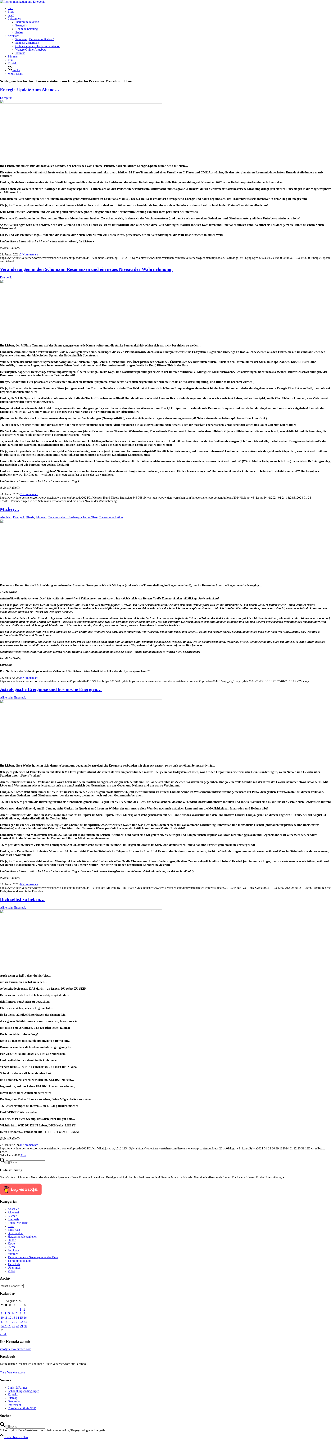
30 (25, 1326)
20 (13, 1321)
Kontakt (12, 1394)
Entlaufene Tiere (18, 1222)
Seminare (13, 1250)
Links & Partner (17, 1387)
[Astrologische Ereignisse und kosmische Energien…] (81, 702)
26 (9, 1326)
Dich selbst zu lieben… (22, 899)
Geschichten (15, 1233)
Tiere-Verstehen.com (12, 1372)
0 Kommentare (29, 677)
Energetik (6, 97)
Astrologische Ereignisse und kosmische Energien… (51, 689)
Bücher (12, 1215)
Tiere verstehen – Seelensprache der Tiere (33, 1257)
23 (25, 1321)
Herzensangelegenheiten (22, 1236)
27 (13, 1326)
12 (9, 1317)
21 (17, 1321)
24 (2, 1326)
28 (17, 1326)
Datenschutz (15, 1401)
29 (21, 1326)
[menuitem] (169, 8)
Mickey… (9, 509)
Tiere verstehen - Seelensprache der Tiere (72, 517)
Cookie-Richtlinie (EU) (22, 1408)
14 (17, 1317)
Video (11, 1271)
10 (2, 1317)
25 (5, 1326)
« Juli (3, 1334)
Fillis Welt (14, 1229)
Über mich (14, 1267)
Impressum (14, 1404)
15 (21, 1317)
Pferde (30, 517)
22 (21, 1321)
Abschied (5, 517)
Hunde (12, 1240)
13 (13, 1317)
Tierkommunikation (111, 517)
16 (25, 1317)
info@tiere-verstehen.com (15, 1349)
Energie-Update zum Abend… (29, 89)
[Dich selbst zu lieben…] (81, 912)
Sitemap (12, 1398)
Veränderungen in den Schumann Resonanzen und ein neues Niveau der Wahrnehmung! (86, 269)
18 (5, 1321)
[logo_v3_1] (22, 1)
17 (2, 1321)
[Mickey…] (54, 522)
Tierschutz (14, 1264)
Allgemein (6, 697)
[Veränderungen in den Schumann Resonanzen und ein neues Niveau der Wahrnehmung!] (73, 282)
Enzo (11, 1226)
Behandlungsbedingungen (23, 1391)
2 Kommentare (29, 254)
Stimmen (41, 517)
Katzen (12, 1243)
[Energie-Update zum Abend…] (81, 102)
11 (5, 1317)
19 (9, 1321)
